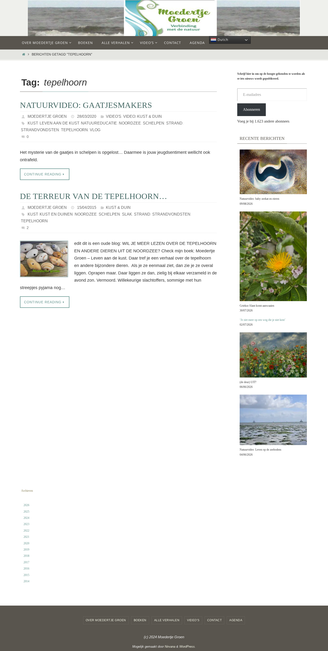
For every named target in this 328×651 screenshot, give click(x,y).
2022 (26, 530)
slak (127, 214)
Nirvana (170, 646)
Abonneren (251, 109)
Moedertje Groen (47, 116)
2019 (26, 549)
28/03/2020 (86, 116)
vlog (95, 130)
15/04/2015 (86, 207)
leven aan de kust (59, 123)
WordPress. (187, 646)
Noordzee (130, 123)
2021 (26, 537)
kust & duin (118, 207)
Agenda (235, 620)
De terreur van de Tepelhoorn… (93, 196)
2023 (26, 524)
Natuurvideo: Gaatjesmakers (86, 105)
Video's (113, 116)
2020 (26, 543)
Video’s (193, 620)
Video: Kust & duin (142, 116)
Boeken (140, 620)
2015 (26, 575)
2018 (26, 556)
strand (174, 123)
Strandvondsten (40, 130)
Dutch (222, 39)
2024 (26, 518)
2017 (26, 562)
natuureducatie (99, 123)
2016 (26, 568)
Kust (33, 123)
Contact (214, 620)
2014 (26, 581)
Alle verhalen (167, 620)
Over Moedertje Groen (106, 620)
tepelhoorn (74, 130)
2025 (26, 511)
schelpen (153, 123)
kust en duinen (56, 214)
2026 (26, 505)
